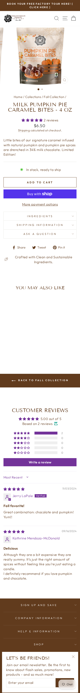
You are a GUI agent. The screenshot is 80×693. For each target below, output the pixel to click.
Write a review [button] (40, 462)
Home (18, 97)
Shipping (24, 130)
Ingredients (40, 216)
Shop (39, 644)
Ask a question (40, 233)
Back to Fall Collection (43, 380)
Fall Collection (54, 97)
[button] (33, 120)
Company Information (39, 618)
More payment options (40, 204)
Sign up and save (39, 605)
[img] (14, 489)
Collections (33, 97)
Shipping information (40, 225)
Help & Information (39, 631)
